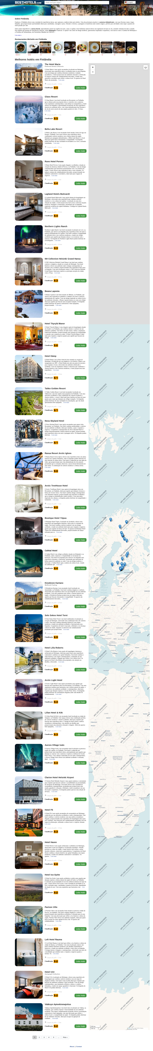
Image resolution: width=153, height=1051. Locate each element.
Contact (79, 1046)
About (72, 1046)
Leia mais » (18, 35)
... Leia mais (60, 80)
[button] (120, 527)
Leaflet (129, 1028)
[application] (119, 546)
